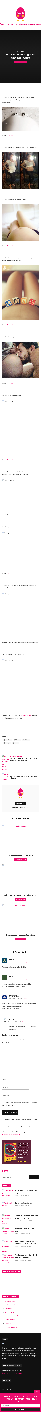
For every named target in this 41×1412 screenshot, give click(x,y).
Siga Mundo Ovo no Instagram (12, 1373)
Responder (27, 962)
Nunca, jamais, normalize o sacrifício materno (20, 935)
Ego (8, 573)
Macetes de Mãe (10, 1312)
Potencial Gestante (11, 1327)
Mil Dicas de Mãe (10, 1319)
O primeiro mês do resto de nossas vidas (20, 855)
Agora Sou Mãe (10, 1301)
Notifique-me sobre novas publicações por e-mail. (20, 1126)
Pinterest (10, 135)
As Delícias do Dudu (11, 1305)
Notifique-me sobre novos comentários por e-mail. (20, 1119)
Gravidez (20, 51)
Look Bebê (8, 1308)
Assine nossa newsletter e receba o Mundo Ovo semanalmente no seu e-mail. (20, 1399)
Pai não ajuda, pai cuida (23, 1203)
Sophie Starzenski (26, 715)
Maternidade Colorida (12, 1316)
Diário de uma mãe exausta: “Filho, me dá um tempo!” (20, 895)
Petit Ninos (8, 1323)
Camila (11, 1019)
